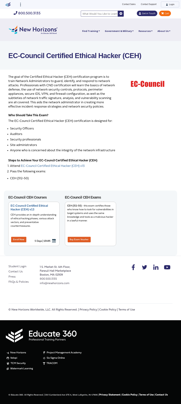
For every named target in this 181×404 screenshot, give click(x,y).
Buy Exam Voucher (79, 239)
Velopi (13, 358)
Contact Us (15, 271)
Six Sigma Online (55, 358)
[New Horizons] (33, 29)
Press (12, 276)
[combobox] (99, 14)
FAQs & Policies (18, 282)
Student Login (17, 266)
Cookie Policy (107, 309)
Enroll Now (18, 239)
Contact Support (148, 4)
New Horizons (18, 352)
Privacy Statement (109, 395)
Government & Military (118, 31)
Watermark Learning (21, 368)
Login (171, 4)
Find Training (90, 31)
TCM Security (18, 363)
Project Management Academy (64, 352)
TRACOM (51, 363)
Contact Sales (129, 4)
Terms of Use (126, 309)
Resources (145, 31)
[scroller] (175, 399)
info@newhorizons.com (54, 283)
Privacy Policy (88, 309)
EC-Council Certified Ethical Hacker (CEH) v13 (53, 166)
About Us (163, 31)
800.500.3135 (28, 13)
